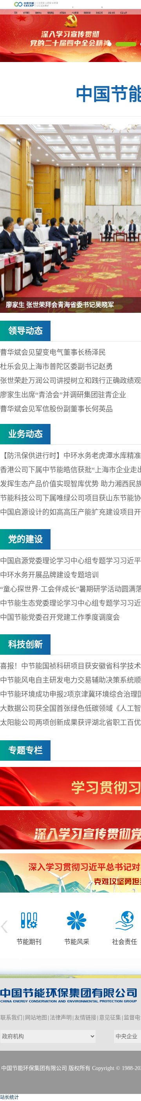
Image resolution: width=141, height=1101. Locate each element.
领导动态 (25, 331)
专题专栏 (25, 750)
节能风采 (76, 941)
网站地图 (36, 1018)
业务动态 (25, 434)
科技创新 (25, 644)
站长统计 (9, 1097)
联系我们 (11, 1018)
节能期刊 (29, 941)
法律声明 (61, 1018)
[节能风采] (77, 920)
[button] (109, 44)
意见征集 (110, 1018)
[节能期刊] (29, 920)
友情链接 (85, 1018)
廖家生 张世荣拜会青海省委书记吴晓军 (60, 304)
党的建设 (25, 539)
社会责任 (124, 941)
